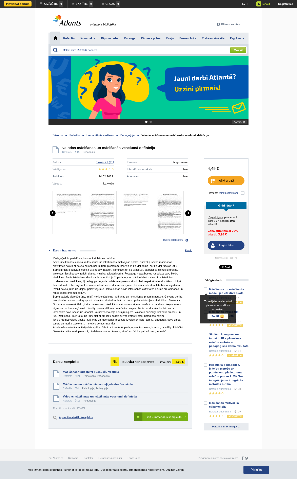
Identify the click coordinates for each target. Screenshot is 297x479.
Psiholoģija (89, 376)
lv (243, 3)
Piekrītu (256, 470)
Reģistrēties (285, 3)
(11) (105, 162)
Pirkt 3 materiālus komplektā (163, 417)
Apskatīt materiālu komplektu (76, 417)
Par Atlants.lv (55, 458)
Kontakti (88, 458)
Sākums (58, 135)
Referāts (67, 152)
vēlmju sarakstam (228, 193)
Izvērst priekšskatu (173, 239)
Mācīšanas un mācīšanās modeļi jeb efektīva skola (98, 384)
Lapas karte (133, 458)
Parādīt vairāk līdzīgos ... (226, 426)
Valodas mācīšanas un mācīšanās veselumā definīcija (175, 135)
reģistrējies (215, 217)
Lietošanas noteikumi (110, 458)
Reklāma (73, 458)
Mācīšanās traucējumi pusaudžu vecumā (91, 371)
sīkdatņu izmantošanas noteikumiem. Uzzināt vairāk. (150, 469)
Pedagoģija (89, 152)
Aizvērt (237, 121)
